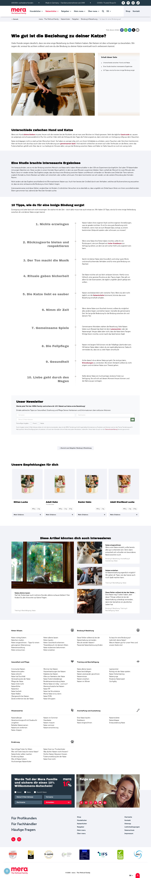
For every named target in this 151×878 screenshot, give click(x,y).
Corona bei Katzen (18, 669)
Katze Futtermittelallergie (52, 679)
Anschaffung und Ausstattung (88, 711)
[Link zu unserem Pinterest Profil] (86, 802)
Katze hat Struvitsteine (51, 691)
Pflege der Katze (17, 681)
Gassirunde (125, 135)
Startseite (128, 817)
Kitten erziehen (49, 650)
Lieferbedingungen (132, 827)
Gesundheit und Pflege (20, 662)
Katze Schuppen (49, 699)
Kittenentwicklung (18, 647)
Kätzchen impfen (17, 640)
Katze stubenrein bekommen (54, 647)
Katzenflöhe (15, 686)
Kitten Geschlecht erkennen (53, 643)
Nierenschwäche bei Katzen (53, 686)
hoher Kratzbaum (115, 243)
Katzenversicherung (50, 728)
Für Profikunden (24, 818)
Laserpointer (114, 669)
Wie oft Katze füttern (19, 759)
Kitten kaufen (48, 640)
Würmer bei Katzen (50, 669)
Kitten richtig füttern (18, 638)
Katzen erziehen (83, 679)
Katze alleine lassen (84, 669)
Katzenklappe (114, 720)
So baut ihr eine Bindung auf (119, 638)
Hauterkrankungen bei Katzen (54, 671)
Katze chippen (16, 730)
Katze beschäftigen (84, 671)
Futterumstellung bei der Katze (54, 757)
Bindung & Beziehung (85, 631)
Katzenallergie (16, 718)
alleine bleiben (29, 135)
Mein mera (78, 11)
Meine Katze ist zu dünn (52, 694)
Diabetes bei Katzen (50, 674)
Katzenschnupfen (17, 671)
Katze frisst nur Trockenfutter (54, 749)
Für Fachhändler (24, 824)
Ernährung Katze (17, 757)
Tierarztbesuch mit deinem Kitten (55, 645)
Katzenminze (82, 676)
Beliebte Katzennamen (19, 725)
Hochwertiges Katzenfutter (21, 761)
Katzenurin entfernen (19, 728)
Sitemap (127, 824)
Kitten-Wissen (16, 631)
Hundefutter (35, 11)
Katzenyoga (113, 676)
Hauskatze (47, 720)
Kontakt (136, 11)
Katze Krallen (16, 694)
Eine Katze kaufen (83, 718)
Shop (128, 11)
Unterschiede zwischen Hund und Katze (116, 63)
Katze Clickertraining (116, 674)
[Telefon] (13, 839)
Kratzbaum (81, 720)
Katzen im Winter (83, 681)
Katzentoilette (98, 295)
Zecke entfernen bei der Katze (22, 699)
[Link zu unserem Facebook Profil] (81, 802)
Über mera (92, 11)
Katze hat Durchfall (18, 676)
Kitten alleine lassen (50, 638)
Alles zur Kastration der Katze (54, 676)
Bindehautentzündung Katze (54, 681)
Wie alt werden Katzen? (85, 643)
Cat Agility (113, 681)
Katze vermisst (48, 725)
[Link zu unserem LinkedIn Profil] (105, 802)
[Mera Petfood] (19, 873)
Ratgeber (65, 11)
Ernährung (15, 742)
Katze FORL (47, 696)
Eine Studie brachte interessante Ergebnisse (117, 66)
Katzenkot (15, 689)
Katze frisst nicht (49, 759)
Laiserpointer (116, 329)
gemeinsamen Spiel (68, 144)
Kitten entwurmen (18, 650)
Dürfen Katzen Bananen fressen (55, 754)
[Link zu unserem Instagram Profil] (90, 802)
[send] (132, 419)
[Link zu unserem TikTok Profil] (95, 802)
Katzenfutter (51, 11)
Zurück (15, 19)
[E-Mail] (19, 839)
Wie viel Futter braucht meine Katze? (24, 752)
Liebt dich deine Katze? (117, 640)
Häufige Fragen (23, 830)
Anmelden (50, 802)
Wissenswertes (17, 711)
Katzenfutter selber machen (21, 754)
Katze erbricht (16, 674)
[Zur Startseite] (18, 11)
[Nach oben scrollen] (138, 875)
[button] (122, 30)
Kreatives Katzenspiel (117, 679)
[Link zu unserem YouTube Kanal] (100, 802)
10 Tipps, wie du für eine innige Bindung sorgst (119, 70)
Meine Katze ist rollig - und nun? (55, 684)
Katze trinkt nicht (17, 684)
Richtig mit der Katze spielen (119, 671)
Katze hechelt (16, 691)
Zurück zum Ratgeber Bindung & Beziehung (76, 448)
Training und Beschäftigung (88, 662)
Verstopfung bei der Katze (20, 679)
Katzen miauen (49, 723)
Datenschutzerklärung (111, 429)
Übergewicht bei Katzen (20, 696)
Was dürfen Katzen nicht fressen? (55, 752)
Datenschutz (129, 830)
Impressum (128, 833)
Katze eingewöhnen (84, 723)
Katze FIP (46, 689)
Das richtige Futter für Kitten (21, 749)
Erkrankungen (87, 363)
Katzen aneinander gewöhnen (88, 674)
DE (108, 11)
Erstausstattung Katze (117, 723)
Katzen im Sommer (50, 718)
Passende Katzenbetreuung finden (90, 645)
